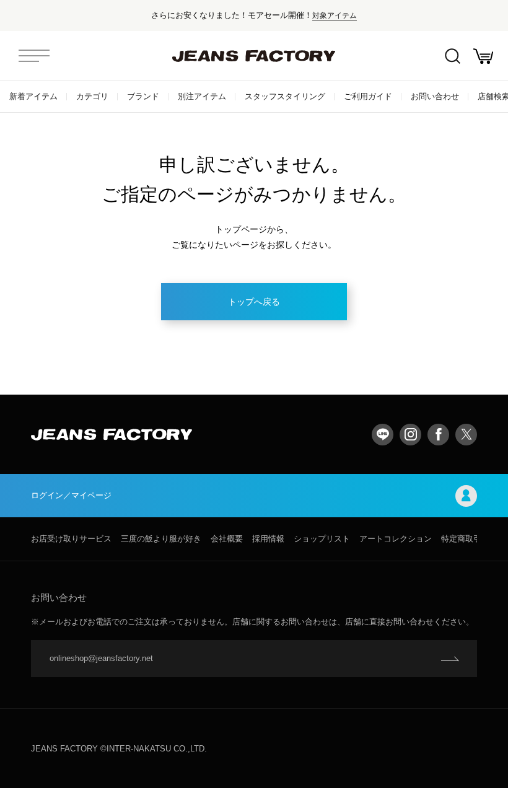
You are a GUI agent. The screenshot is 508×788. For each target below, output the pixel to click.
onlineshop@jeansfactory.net (101, 658)
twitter (466, 434)
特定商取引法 (465, 538)
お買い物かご (483, 56)
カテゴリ (92, 96)
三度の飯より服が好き (161, 538)
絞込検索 (452, 56)
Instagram (410, 434)
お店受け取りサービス (71, 538)
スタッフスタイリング (285, 96)
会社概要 (227, 538)
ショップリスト (322, 538)
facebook (438, 434)
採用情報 (268, 538)
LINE (382, 434)
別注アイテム (202, 96)
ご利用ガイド (368, 96)
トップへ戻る (254, 302)
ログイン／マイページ (71, 495)
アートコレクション (395, 538)
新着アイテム (33, 96)
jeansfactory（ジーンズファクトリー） (254, 56)
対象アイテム (334, 15)
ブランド (143, 96)
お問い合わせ (435, 96)
